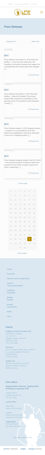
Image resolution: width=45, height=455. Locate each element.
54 (34, 226)
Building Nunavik (10, 298)
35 (29, 213)
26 (16, 208)
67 (11, 239)
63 (20, 235)
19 (11, 204)
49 (11, 226)
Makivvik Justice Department (18, 278)
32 (16, 213)
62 (16, 235)
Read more (35, 75)
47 (29, 222)
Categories (10, 41)
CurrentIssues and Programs (15, 284)
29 (29, 208)
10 (25, 195)
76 (25, 243)
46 (25, 222)
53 (29, 226)
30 (34, 208)
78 (34, 243)
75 (20, 243)
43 (11, 222)
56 (16, 230)
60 (34, 230)
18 (34, 200)
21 (20, 204)
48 (34, 222)
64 (25, 235)
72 (34, 239)
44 (16, 222)
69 (20, 239)
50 (15, 226)
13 (11, 200)
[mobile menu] (42, 12)
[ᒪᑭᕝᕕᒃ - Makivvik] (22, 12)
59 (29, 230)
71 (29, 239)
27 (20, 208)
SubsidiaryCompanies (11, 291)
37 (11, 217)
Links (9, 316)
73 (11, 243)
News (10, 4)
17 (29, 200)
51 (20, 226)
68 (15, 239)
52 (25, 226)
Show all (36, 41)
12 (34, 195)
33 (20, 213)
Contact (34, 4)
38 (15, 217)
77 (29, 243)
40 (25, 217)
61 (11, 235)
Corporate (11, 274)
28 (25, 208)
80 (25, 248)
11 (29, 195)
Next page (22, 253)
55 (11, 230)
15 (20, 200)
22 (25, 204)
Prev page (23, 183)
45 (20, 222)
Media (9, 311)
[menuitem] (10, 448)
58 (25, 230)
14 (15, 200)
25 (11, 208)
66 (34, 235)
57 (20, 230)
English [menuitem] (23, 449)
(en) (6, 55)
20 (15, 204)
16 (25, 200)
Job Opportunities (22, 4)
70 (25, 239)
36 (34, 213)
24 (34, 204)
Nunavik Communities (12, 305)
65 (29, 235)
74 (15, 243)
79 (20, 248)
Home (9, 269)
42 (34, 217)
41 (29, 217)
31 (11, 213)
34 (25, 213)
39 (20, 217)
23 (29, 204)
